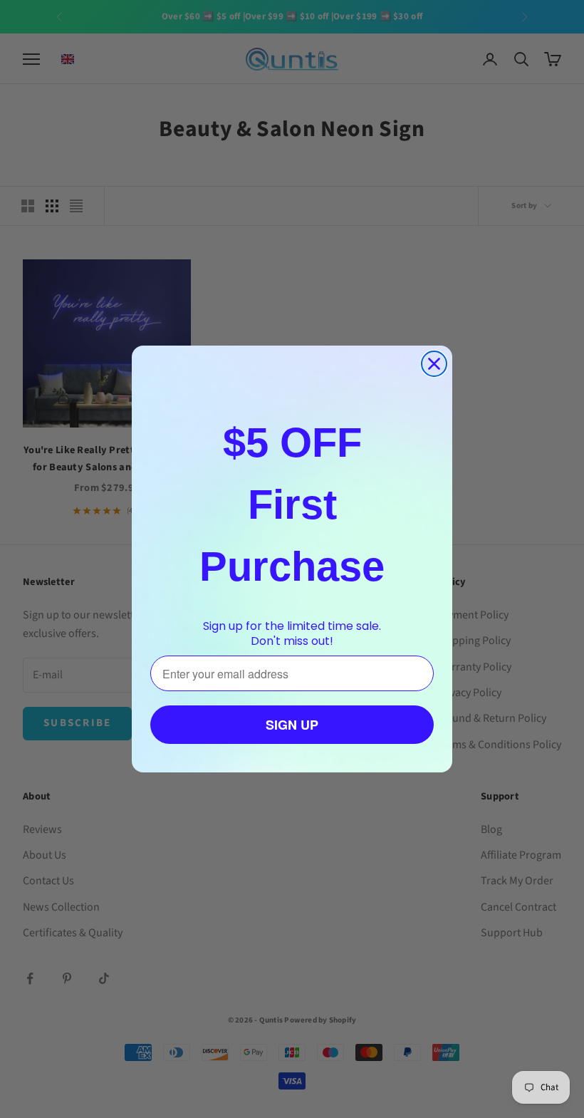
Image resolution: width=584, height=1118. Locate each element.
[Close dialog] (434, 363)
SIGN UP (292, 724)
